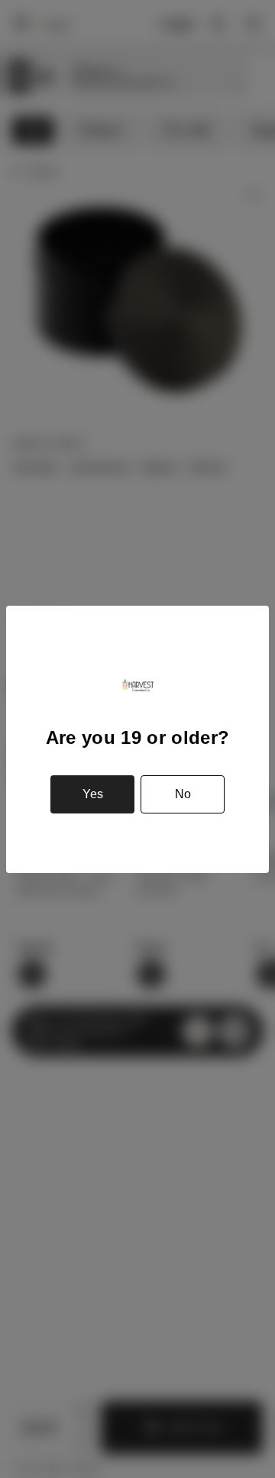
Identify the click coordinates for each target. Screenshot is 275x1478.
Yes (92, 794)
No (183, 794)
